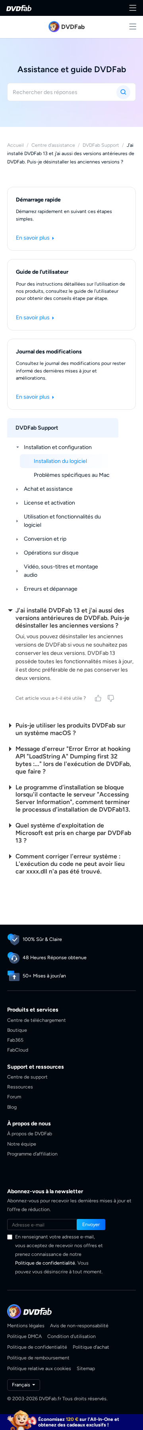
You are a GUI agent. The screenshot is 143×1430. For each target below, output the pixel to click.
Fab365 (15, 1040)
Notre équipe (21, 1144)
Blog (12, 1107)
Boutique (17, 1030)
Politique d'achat (91, 1347)
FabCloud (17, 1050)
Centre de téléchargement (36, 1020)
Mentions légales (25, 1325)
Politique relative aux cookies (39, 1368)
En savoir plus (33, 237)
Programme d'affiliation (32, 1154)
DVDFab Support (101, 145)
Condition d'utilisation (71, 1336)
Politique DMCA (24, 1336)
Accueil (15, 145)
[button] (91, 1224)
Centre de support (27, 1077)
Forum (14, 1097)
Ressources (20, 1087)
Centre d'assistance (53, 145)
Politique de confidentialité (45, 1263)
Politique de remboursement (38, 1358)
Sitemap (86, 1368)
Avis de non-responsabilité (79, 1325)
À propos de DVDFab (29, 1133)
